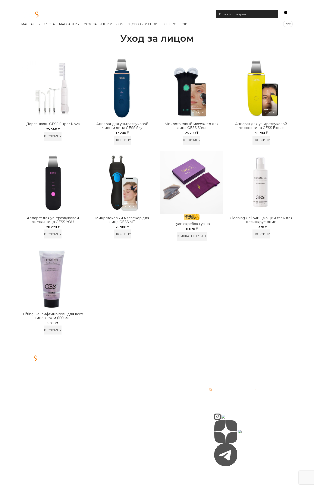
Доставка (168, 369)
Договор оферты (106, 393)
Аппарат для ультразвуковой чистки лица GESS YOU (53, 220)
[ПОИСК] (273, 14)
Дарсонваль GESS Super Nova (53, 124)
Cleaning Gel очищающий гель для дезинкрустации (261, 220)
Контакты (99, 369)
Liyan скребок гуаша (192, 224)
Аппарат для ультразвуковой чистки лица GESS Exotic (261, 126)
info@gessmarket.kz (231, 368)
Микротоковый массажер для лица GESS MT (122, 220)
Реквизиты (101, 377)
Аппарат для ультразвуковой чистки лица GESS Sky (122, 126)
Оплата (166, 361)
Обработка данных (108, 385)
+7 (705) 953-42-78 (243, 4)
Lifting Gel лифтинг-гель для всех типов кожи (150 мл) (53, 316)
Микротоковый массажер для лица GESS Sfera (192, 126)
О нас (96, 361)
